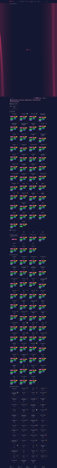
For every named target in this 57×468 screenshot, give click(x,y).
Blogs (28, 1)
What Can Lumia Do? (22, 1)
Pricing (26, 1)
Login (46, 1)
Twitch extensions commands (15, 101)
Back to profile (13, 3)
